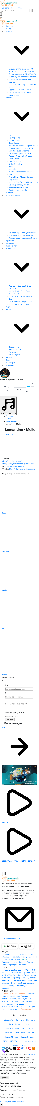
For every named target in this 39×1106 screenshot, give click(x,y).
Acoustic (12, 169)
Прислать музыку (19, 957)
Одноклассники (12, 1028)
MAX (23, 1028)
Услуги (22, 954)
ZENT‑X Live (14, 294)
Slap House (13, 179)
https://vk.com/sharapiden (15, 466)
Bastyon (18, 1024)
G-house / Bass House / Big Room (23, 148)
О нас (14, 954)
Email (7, 693)
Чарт (14, 962)
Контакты (22, 965)
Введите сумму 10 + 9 (14, 713)
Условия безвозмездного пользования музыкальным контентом (17, 1004)
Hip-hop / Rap (14, 138)
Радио (21, 959)
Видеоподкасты (15, 349)
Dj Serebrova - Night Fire (19, 304)
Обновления (6, 8)
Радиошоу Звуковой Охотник (21, 286)
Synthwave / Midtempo (18, 187)
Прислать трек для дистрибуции (23, 233)
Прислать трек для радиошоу (21, 235)
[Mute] (32, 383)
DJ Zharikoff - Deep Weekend (21, 291)
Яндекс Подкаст (27, 1037)
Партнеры (12, 965)
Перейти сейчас (17, 1101)
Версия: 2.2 (32, 1055)
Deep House (14, 143)
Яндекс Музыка (11, 1037)
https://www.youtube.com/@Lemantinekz (19, 464)
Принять (4, 1077)
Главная (9, 416)
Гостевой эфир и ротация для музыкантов (14, 987)
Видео (8, 419)
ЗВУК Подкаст (16, 1041)
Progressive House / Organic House (23, 145)
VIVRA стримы (15, 355)
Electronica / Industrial (18, 190)
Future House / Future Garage (21, 177)
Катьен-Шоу (14, 288)
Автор (7, 685)
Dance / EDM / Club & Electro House (24, 182)
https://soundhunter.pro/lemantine (15, 461)
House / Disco (14, 140)
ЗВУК (5, 1041)
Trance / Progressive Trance (20, 156)
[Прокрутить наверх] (1, 1104)
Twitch (23, 1045)
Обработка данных (17, 1001)
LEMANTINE (8, 434)
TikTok (31, 1028)
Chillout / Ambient (16, 164)
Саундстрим (30, 1041)
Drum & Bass (14, 159)
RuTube (31, 1033)
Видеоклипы (14, 347)
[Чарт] (32, 391)
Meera (15, 1045)
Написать (10, 720)
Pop (10, 135)
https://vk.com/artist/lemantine (22, 469)
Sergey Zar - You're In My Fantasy (18, 861)
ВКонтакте (30, 1020)
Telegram (20, 1020)
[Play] (9, 386)
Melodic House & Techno (19, 151)
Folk (10, 174)
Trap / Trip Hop (15, 161)
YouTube (8, 1033)
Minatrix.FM (19, 8)
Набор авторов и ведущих (14, 993)
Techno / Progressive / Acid (20, 153)
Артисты (33, 957)
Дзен (11, 1024)
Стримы (12, 352)
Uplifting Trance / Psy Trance (20, 185)
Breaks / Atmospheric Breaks (20, 172)
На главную (5, 1101)
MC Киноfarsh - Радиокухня (20, 302)
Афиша (29, 962)
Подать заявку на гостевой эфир (23, 238)
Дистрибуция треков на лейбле (22, 77)
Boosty (27, 1024)
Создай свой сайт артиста (20, 90)
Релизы (30, 954)
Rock (11, 166)
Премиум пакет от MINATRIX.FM (22, 74)
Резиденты (8, 959)
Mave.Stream (20, 1033)
